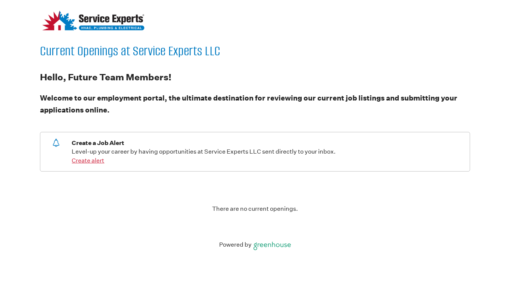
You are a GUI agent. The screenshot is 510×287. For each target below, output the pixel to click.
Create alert (88, 160)
